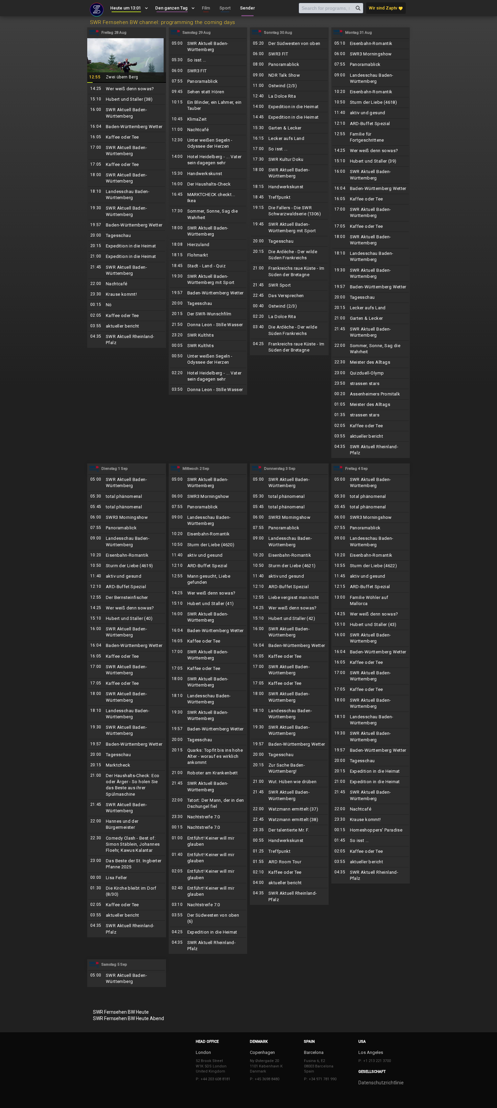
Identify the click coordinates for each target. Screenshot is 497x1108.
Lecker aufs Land (289, 139)
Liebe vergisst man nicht (289, 598)
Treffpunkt (289, 197)
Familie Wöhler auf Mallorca (370, 601)
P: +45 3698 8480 (264, 1079)
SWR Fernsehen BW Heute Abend (128, 1018)
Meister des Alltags (370, 362)
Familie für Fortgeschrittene (370, 137)
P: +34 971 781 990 (320, 1079)
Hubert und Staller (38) (126, 99)
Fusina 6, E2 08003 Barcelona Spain (318, 1066)
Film (206, 7)
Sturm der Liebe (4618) (370, 102)
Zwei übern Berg (126, 60)
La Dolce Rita (289, 96)
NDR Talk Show (289, 75)
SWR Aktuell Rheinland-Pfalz (126, 340)
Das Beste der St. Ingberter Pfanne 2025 (126, 864)
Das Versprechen (289, 296)
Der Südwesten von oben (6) (208, 918)
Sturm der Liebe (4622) (370, 566)
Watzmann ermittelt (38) (289, 820)
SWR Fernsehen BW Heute (121, 1012)
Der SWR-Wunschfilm (208, 314)
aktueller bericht (126, 326)
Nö (126, 305)
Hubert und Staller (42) (289, 618)
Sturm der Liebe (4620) (208, 545)
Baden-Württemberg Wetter (126, 127)
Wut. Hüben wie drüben (289, 782)
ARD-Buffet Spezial (370, 124)
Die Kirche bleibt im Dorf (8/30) (126, 891)
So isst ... (208, 60)
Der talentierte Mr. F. (289, 830)
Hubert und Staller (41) (208, 604)
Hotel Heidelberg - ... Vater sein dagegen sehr (208, 160)
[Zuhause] (96, 9)
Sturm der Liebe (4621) (289, 566)
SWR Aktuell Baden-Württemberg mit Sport (208, 279)
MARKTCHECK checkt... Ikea (208, 198)
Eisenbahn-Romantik (370, 44)
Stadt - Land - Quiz (208, 266)
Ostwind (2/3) (289, 86)
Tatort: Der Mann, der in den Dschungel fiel (208, 803)
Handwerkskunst (208, 174)
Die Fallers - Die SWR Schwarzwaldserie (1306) (289, 211)
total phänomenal (126, 496)
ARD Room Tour (289, 862)
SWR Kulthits (208, 335)
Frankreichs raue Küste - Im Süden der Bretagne (289, 271)
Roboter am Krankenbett (208, 773)
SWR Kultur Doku (289, 159)
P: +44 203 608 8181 (213, 1079)
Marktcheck (126, 765)
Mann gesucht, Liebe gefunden (208, 579)
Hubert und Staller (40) (126, 618)
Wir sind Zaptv (386, 8)
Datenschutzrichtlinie (381, 1082)
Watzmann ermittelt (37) (289, 809)
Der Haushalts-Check (208, 184)
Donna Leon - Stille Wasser (208, 325)
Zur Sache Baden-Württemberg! (289, 768)
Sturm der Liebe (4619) (126, 566)
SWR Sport (289, 285)
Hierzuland (208, 245)
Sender (247, 7)
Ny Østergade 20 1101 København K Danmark (266, 1066)
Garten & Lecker (289, 128)
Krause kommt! (126, 294)
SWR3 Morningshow (370, 54)
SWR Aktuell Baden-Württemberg (126, 113)
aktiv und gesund (370, 113)
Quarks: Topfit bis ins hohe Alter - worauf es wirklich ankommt (208, 756)
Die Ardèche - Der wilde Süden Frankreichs (289, 255)
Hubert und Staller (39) (370, 161)
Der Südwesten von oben (289, 44)
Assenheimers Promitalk (370, 394)
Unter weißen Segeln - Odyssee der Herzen (208, 143)
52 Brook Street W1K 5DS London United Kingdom (211, 1066)
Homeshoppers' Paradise (370, 830)
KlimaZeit (208, 119)
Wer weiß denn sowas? (126, 89)
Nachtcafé (126, 284)
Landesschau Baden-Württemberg (126, 195)
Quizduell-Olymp (370, 373)
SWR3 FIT (208, 71)
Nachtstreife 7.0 (208, 817)
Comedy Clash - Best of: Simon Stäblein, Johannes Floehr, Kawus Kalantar (126, 844)
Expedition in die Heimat (126, 246)
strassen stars (370, 384)
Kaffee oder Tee (126, 137)
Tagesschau (126, 236)
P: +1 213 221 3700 (374, 1061)
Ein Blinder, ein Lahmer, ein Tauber (208, 105)
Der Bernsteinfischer (126, 598)
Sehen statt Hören (208, 92)
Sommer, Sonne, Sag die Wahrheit (208, 214)
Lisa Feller (126, 878)
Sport (225, 7)
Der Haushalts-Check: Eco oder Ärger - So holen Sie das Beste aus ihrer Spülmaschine (126, 785)
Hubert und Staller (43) (370, 625)
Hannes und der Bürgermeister (126, 824)
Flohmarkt (208, 255)
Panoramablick (208, 81)
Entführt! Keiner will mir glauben (208, 841)
